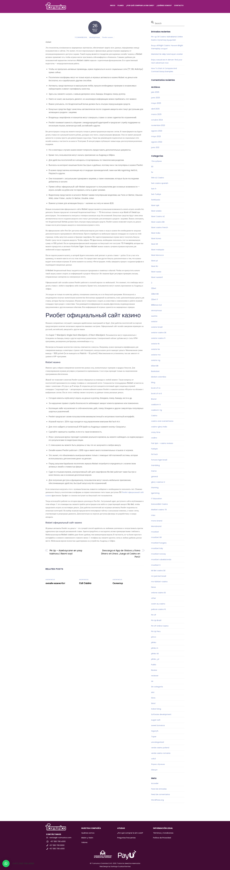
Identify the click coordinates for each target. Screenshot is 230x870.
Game (154, 471)
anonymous (94, 37)
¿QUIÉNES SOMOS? (164, 5)
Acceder (154, 783)
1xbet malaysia (157, 249)
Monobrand (156, 526)
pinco (153, 637)
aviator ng (155, 360)
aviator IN (155, 344)
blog (153, 382)
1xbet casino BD (158, 222)
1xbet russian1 (157, 277)
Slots (153, 698)
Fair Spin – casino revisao (162, 443)
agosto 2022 (156, 142)
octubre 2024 (157, 120)
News (153, 587)
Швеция (154, 770)
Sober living (156, 709)
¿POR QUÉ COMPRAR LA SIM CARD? (140, 5)
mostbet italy (157, 548)
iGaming (154, 487)
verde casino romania (160, 753)
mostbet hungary (159, 543)
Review (154, 670)
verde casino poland (160, 747)
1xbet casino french (159, 227)
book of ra (155, 388)
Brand (153, 399)
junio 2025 (155, 97)
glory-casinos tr (158, 482)
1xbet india (155, 233)
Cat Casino (85, 583)
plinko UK (155, 653)
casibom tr (156, 404)
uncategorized (157, 742)
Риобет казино (107, 37)
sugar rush (155, 720)
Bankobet (155, 371)
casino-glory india (159, 427)
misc (153, 515)
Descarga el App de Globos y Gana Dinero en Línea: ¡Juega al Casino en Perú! (120, 553)
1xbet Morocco (157, 255)
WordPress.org (157, 800)
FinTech (154, 454)
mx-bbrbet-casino (159, 581)
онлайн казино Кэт (55, 583)
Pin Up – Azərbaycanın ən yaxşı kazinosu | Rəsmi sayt (66, 552)
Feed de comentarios (160, 794)
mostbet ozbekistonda (161, 559)
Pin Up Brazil (156, 620)
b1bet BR (154, 366)
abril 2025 (155, 109)
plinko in (154, 648)
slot (152, 692)
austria (154, 316)
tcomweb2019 (81, 37)
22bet (153, 288)
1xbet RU (154, 266)
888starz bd (156, 305)
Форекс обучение (158, 764)
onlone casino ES (158, 592)
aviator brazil (156, 327)
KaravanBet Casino (159, 504)
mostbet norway (158, 554)
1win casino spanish (159, 183)
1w (152, 172)
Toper (153, 736)
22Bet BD (155, 294)
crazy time (155, 432)
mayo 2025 (156, 103)
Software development (161, 714)
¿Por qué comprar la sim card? (130, 833)
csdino (154, 438)
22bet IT (154, 299)
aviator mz (156, 355)
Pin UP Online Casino (160, 626)
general (154, 476)
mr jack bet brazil (158, 576)
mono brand (156, 521)
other (153, 598)
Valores (84, 842)
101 (152, 166)
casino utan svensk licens (162, 421)
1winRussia (155, 200)
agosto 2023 (156, 131)
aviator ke (155, 349)
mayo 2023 (156, 136)
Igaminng (155, 493)
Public (153, 664)
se (152, 681)
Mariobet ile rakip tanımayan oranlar (167, 54)
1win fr (153, 189)
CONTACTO (179, 5)
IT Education (156, 498)
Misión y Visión (87, 838)
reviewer (154, 675)
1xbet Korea (156, 238)
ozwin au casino (158, 604)
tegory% (154, 731)
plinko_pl (155, 659)
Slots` (153, 703)
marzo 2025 (156, 114)
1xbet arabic (156, 211)
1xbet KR (154, 244)
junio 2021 (155, 147)
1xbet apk (155, 205)
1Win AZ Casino (157, 177)
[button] (6, 863)
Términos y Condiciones (163, 833)
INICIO (112, 5)
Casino (154, 415)
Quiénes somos (87, 833)
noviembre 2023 (158, 125)
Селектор (118, 583)
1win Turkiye (156, 194)
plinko (153, 642)
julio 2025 (155, 92)
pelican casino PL (158, 609)
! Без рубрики (156, 161)
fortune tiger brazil (159, 460)
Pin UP (153, 615)
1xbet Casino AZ (158, 216)
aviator (154, 321)
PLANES (121, 5)
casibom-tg (156, 410)
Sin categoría (157, 686)
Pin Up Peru (156, 631)
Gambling (155, 465)
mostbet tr (156, 565)
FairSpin (154, 449)
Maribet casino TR (159, 509)
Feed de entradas (159, 789)
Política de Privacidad (162, 838)
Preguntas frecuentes (126, 838)
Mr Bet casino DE (158, 570)
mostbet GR (156, 537)
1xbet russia (156, 272)
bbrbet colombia (158, 377)
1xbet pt (154, 260)
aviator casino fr (158, 338)
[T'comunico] (56, 8)
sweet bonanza (158, 725)
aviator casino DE (158, 332)
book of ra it (156, 393)
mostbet (155, 532)
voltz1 (153, 758)
